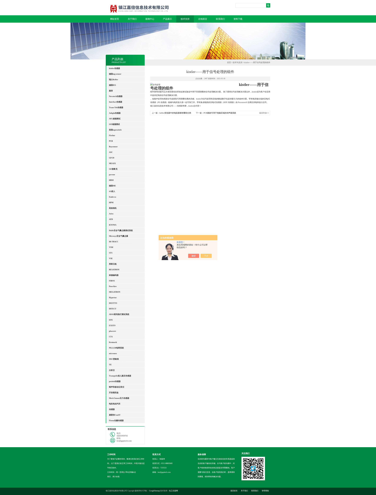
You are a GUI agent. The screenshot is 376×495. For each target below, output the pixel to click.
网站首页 (114, 19)
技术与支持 (237, 62)
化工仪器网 (173, 491)
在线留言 (202, 19)
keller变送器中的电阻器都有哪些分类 (175, 113)
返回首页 (233, 491)
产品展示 (167, 19)
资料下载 (238, 19)
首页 (229, 62)
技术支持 (185, 19)
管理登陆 (265, 491)
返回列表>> (264, 113)
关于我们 (132, 19)
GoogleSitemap (154, 491)
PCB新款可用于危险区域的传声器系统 (220, 113)
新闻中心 (149, 19)
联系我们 (220, 19)
